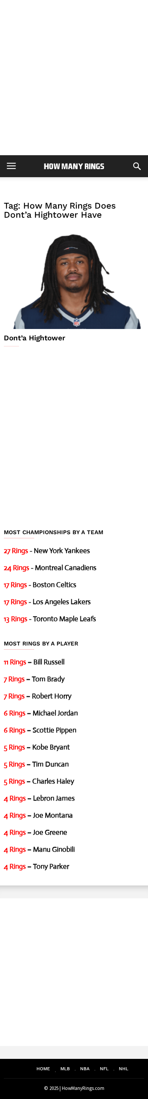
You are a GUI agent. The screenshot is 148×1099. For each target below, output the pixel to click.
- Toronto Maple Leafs (50, 618)
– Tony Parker (36, 866)
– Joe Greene (35, 832)
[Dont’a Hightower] (74, 277)
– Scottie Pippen (40, 730)
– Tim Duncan (36, 764)
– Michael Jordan (41, 713)
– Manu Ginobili (39, 849)
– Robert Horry (37, 696)
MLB (65, 1068)
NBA (85, 1068)
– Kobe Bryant (37, 747)
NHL (123, 1068)
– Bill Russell (34, 662)
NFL (104, 1068)
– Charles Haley (39, 781)
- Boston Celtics (40, 584)
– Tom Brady (34, 679)
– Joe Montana (38, 815)
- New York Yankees (47, 550)
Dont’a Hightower (34, 338)
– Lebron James (39, 798)
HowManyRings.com (83, 1088)
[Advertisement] (74, 77)
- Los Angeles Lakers (47, 601)
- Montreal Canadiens (50, 567)
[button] (137, 166)
